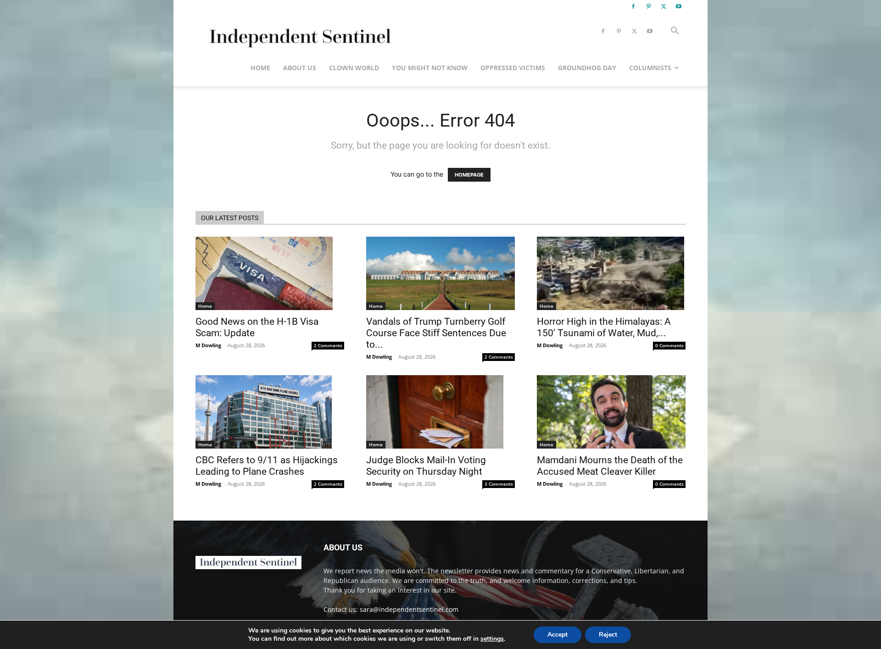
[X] (663, 6)
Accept (557, 634)
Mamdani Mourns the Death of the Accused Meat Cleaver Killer (610, 466)
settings (492, 639)
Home (260, 67)
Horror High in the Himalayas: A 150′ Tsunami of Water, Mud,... (604, 327)
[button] (675, 32)
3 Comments (499, 484)
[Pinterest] (648, 6)
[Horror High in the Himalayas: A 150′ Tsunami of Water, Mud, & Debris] (611, 273)
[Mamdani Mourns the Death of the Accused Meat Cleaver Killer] (611, 412)
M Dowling (208, 345)
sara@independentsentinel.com (409, 609)
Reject (608, 634)
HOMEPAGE (469, 175)
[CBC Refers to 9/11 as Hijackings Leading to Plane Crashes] (269, 412)
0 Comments (669, 345)
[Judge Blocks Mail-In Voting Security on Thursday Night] (440, 412)
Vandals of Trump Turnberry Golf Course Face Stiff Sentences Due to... (436, 333)
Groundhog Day (587, 67)
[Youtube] (679, 6)
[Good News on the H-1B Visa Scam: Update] (269, 273)
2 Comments (328, 345)
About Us (299, 67)
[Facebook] (633, 6)
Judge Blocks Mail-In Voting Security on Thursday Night (426, 466)
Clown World (354, 67)
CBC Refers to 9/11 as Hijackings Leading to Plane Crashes (266, 466)
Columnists (650, 67)
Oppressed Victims (512, 67)
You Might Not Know (430, 67)
